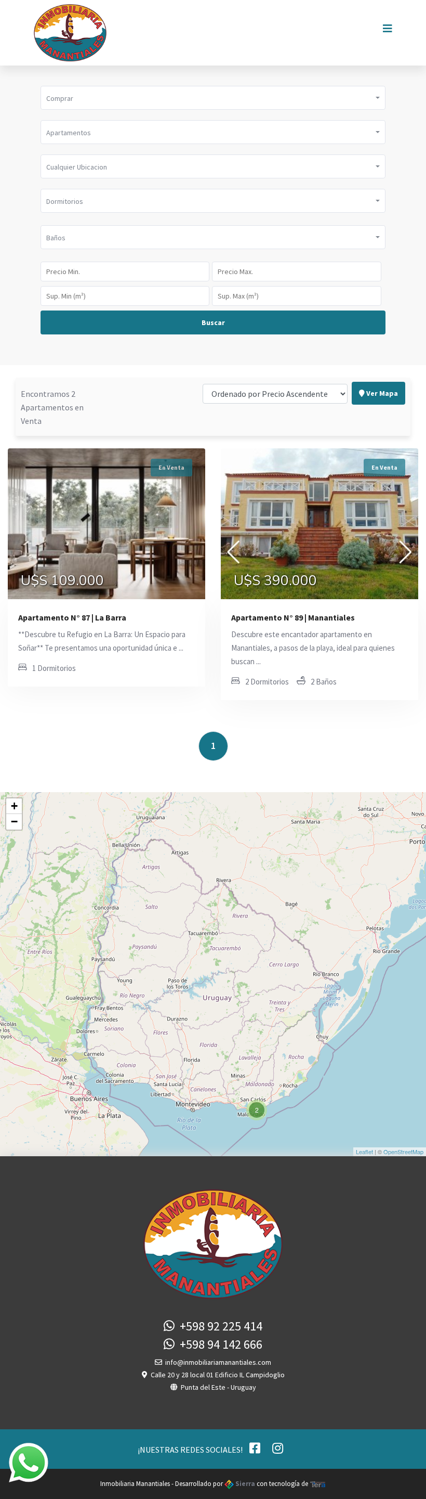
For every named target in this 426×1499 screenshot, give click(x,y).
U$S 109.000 (62, 581)
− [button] (14, 821)
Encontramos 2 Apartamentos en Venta (52, 407)
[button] (213, 98)
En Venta (171, 467)
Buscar (213, 322)
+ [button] (14, 805)
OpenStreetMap (403, 1151)
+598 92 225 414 (218, 1326)
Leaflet (364, 1151)
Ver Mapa (381, 393)
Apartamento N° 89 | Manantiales (293, 617)
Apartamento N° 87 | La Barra (72, 617)
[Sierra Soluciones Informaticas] (318, 1483)
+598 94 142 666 (218, 1344)
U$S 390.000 (275, 581)
